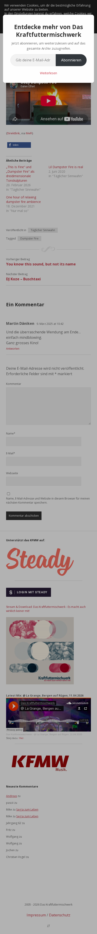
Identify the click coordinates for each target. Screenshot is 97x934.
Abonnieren (71, 60)
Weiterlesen (48, 73)
